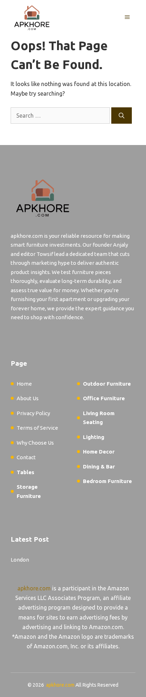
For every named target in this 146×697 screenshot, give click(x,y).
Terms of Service (37, 428)
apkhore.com (34, 588)
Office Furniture (104, 398)
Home (24, 384)
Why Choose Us (35, 443)
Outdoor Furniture (107, 384)
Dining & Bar (99, 466)
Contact (26, 457)
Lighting (93, 437)
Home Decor (98, 452)
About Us (28, 398)
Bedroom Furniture (107, 481)
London (20, 560)
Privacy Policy (33, 413)
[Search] (121, 115)
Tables (25, 472)
